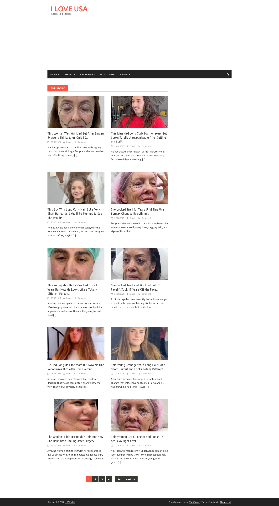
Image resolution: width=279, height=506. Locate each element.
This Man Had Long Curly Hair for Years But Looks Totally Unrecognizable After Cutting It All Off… (139, 137)
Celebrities (87, 74)
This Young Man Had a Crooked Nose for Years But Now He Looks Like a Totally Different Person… (73, 289)
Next (129, 479)
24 (119, 479)
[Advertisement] (139, 46)
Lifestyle (69, 74)
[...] (75, 155)
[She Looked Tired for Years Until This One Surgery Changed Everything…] (139, 187)
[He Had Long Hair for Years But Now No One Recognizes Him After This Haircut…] (75, 343)
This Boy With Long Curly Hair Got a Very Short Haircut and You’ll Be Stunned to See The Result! (74, 213)
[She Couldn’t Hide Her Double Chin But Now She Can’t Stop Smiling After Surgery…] (75, 414)
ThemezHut (225, 502)
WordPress (194, 502)
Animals (125, 74)
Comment (82, 142)
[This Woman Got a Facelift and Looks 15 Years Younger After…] (139, 414)
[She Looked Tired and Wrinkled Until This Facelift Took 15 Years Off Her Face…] (139, 263)
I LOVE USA (69, 8)
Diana (69, 142)
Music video (107, 74)
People (54, 74)
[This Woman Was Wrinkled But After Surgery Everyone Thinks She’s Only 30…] (75, 111)
